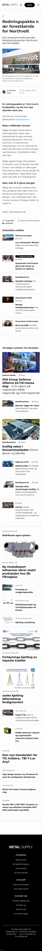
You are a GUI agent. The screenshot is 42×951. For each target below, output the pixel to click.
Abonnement (21, 860)
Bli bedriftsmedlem (21, 864)
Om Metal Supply (21, 914)
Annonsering (21, 868)
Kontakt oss (21, 905)
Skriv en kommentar (30, 221)
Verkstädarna (22, 119)
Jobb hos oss (21, 909)
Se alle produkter (21, 873)
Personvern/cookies (21, 885)
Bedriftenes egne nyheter (16, 535)
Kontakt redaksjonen (21, 901)
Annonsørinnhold (21, 889)
